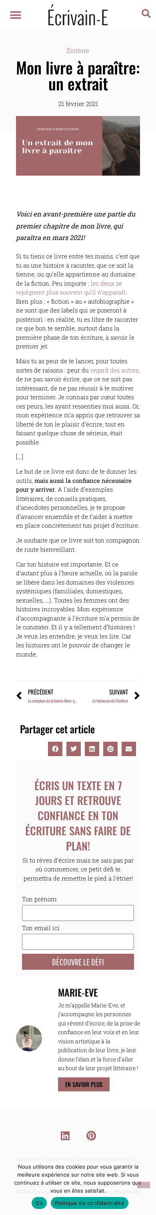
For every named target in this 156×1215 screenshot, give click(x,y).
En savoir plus (83, 1084)
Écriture (78, 50)
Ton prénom (39, 899)
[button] (16, 15)
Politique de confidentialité (89, 1203)
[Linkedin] (65, 1135)
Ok (39, 1203)
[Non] (143, 1185)
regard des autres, (115, 370)
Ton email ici (41, 928)
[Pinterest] (91, 1135)
